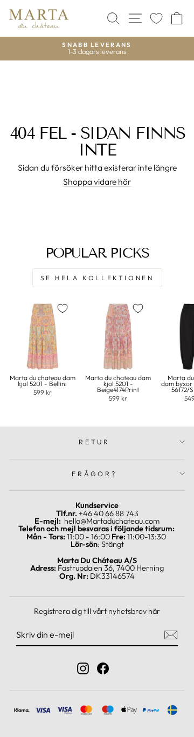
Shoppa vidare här (97, 182)
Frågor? (94, 473)
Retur (94, 441)
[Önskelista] (156, 19)
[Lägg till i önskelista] (62, 308)
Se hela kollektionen (97, 278)
